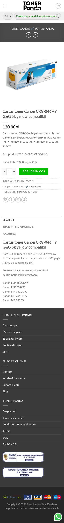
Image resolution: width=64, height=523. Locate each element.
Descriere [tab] (8, 220)
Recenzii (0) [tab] (9, 234)
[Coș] (58, 6)
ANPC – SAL (10, 444)
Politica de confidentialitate (19, 424)
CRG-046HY (18, 192)
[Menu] (5, 6)
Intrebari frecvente (14, 378)
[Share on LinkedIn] (24, 199)
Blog (5, 391)
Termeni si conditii (13, 418)
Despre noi (9, 411)
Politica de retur (12, 345)
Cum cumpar (10, 325)
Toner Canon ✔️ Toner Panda (32, 28)
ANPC (6, 431)
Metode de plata (12, 332)
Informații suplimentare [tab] (18, 227)
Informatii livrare (13, 338)
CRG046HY (31, 192)
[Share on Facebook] (12, 199)
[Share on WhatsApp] (6, 199)
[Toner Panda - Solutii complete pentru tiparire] (32, 6)
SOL (5, 437)
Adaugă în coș (34, 171)
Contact (7, 372)
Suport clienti (11, 385)
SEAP (6, 352)
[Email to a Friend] (18, 199)
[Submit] (57, 16)
